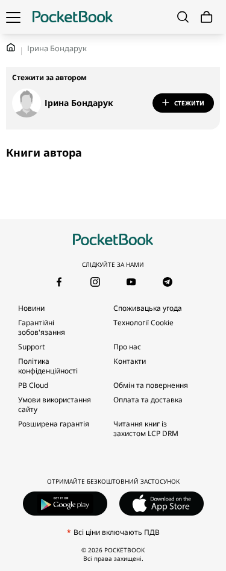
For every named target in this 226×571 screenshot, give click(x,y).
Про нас (127, 347)
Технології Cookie (143, 322)
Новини (31, 308)
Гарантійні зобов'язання (41, 327)
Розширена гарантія (53, 424)
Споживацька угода (147, 308)
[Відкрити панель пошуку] (183, 17)
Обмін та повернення (150, 385)
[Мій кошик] (207, 17)
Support (31, 347)
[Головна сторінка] (73, 17)
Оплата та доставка (148, 400)
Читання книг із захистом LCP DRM (145, 428)
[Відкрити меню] (13, 17)
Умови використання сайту (54, 404)
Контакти (129, 361)
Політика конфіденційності (48, 366)
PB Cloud (33, 385)
